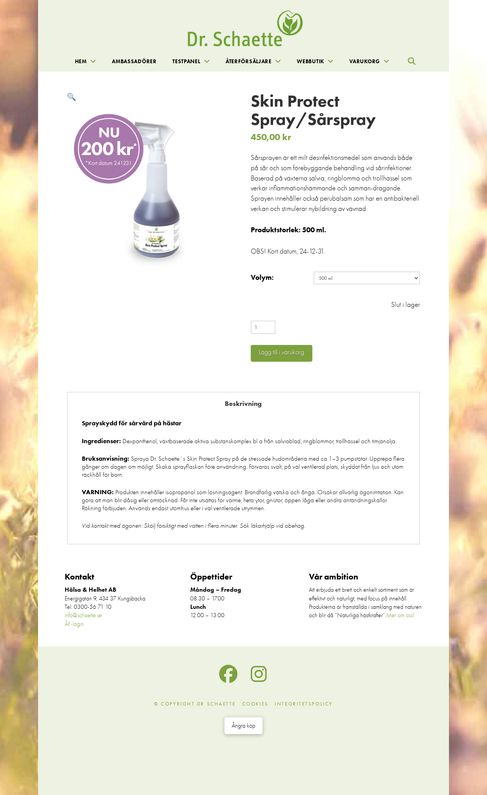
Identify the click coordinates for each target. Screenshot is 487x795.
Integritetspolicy (304, 704)
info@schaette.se (83, 615)
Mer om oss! (400, 615)
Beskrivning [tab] (243, 403)
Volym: (262, 277)
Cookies (255, 704)
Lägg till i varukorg (281, 352)
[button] (411, 61)
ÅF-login (74, 624)
